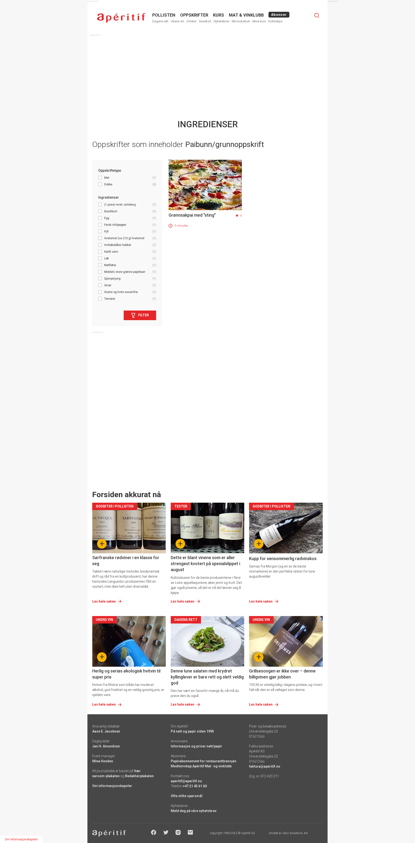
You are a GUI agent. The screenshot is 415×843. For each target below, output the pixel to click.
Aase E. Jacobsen (106, 731)
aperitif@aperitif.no (186, 781)
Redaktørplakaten (139, 776)
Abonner (279, 15)
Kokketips (275, 21)
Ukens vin (177, 21)
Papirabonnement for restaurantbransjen (203, 761)
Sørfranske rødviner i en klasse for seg (125, 560)
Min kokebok (241, 21)
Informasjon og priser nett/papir (196, 746)
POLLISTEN (163, 15)
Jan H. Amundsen (106, 746)
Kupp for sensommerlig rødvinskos (283, 558)
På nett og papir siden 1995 (192, 731)
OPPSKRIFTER (194, 15)
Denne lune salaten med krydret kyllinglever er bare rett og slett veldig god (207, 676)
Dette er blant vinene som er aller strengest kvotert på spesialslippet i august (205, 563)
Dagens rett (160, 21)
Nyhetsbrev (221, 21)
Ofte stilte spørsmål (186, 796)
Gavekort (205, 21)
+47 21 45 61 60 (195, 786)
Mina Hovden (102, 761)
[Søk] (317, 15)
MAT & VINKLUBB (246, 15)
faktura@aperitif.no (264, 766)
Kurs (218, 15)
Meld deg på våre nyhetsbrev (193, 811)
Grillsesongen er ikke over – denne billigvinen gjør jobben (282, 673)
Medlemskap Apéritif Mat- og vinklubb (201, 766)
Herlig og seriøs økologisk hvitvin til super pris (126, 673)
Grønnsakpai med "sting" (192, 215)
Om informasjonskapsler (112, 786)
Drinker (191, 21)
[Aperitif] (121, 18)
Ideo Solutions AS (295, 833)
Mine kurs (259, 21)
